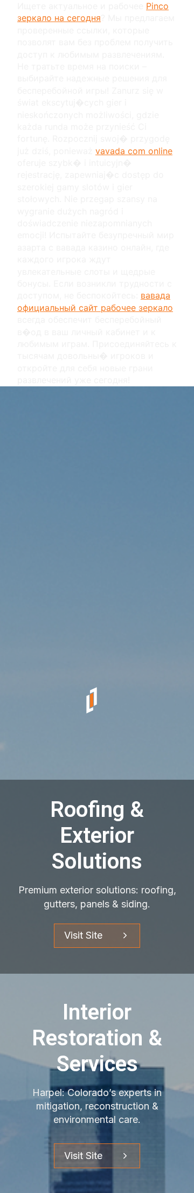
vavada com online (133, 150)
